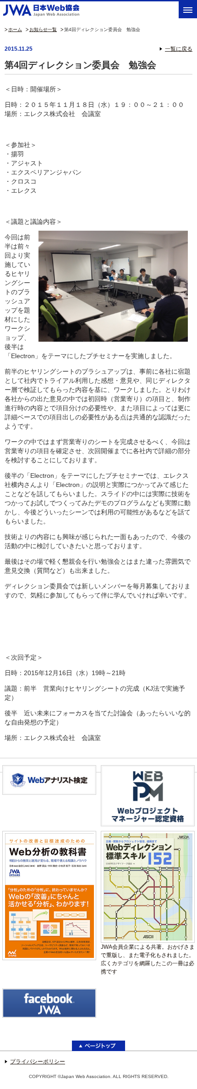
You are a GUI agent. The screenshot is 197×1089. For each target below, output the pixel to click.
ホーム (15, 29)
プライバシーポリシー (37, 1061)
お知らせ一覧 (43, 29)
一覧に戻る (178, 49)
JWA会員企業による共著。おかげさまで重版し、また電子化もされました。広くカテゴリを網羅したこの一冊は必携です (148, 959)
